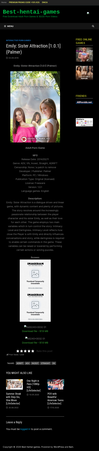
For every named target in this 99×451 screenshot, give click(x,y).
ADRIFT (20, 363)
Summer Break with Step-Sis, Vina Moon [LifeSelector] (13, 398)
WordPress (59, 447)
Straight (45, 363)
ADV (27, 363)
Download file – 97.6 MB (35, 331)
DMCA (45, 2)
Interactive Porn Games (18, 40)
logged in (25, 429)
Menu (10, 26)
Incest (35, 363)
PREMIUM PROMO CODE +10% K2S (24, 2)
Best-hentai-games (31, 12)
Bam (71, 447)
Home (3, 2)
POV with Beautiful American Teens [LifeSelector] (55, 398)
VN (53, 363)
